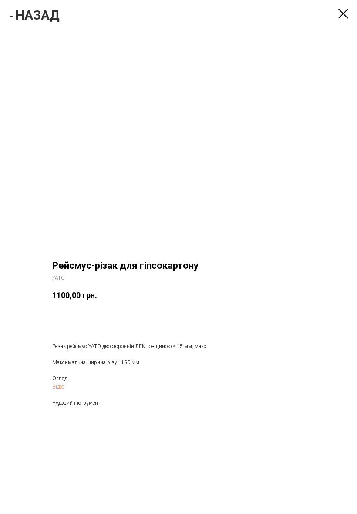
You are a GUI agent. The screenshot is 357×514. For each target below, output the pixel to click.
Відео (58, 387)
